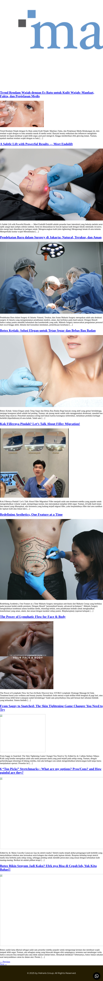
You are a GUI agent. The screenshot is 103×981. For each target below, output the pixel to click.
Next (3, 964)
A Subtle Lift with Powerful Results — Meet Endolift (36, 144)
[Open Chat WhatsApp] (96, 976)
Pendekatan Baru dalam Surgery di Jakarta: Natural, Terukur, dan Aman (51, 237)
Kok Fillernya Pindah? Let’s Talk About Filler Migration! (40, 424)
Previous (5, 962)
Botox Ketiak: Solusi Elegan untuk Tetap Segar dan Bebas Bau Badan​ (48, 330)
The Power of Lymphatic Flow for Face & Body (33, 616)
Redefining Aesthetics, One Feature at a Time (31, 514)
